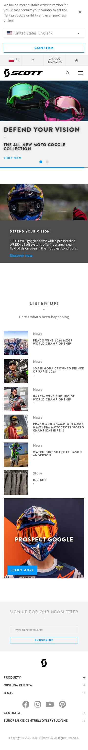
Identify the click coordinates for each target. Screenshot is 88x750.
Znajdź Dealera (55, 60)
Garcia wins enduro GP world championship (54, 398)
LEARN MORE (22, 570)
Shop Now (13, 158)
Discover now (21, 255)
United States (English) (33, 33)
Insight (39, 480)
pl (17, 60)
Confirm (44, 47)
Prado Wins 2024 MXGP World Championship (52, 342)
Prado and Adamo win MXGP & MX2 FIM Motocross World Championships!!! (58, 427)
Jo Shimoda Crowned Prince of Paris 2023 (58, 370)
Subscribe (44, 640)
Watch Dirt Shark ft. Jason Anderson (57, 454)
